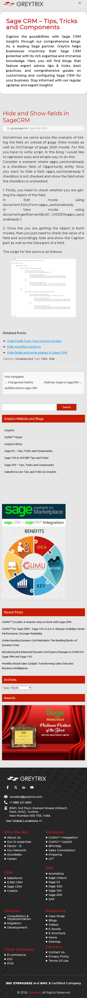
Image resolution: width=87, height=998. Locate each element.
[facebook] (7, 787)
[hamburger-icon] (79, 3)
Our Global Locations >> (24, 821)
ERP (49, 868)
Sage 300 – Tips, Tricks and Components (29, 464)
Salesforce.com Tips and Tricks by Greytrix (30, 471)
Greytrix (9, 430)
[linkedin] (23, 787)
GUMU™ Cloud (13, 437)
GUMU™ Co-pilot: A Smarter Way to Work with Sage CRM (36, 622)
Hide (52, 358)
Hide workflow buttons (24, 347)
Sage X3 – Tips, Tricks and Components (28, 450)
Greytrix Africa (13, 444)
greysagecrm (19, 128)
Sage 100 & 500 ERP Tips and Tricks (26, 457)
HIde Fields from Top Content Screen (34, 341)
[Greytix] (37, 779)
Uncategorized (24, 358)
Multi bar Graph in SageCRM (63, 382)
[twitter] (15, 787)
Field (44, 358)
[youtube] (31, 787)
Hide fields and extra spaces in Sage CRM (37, 352)
